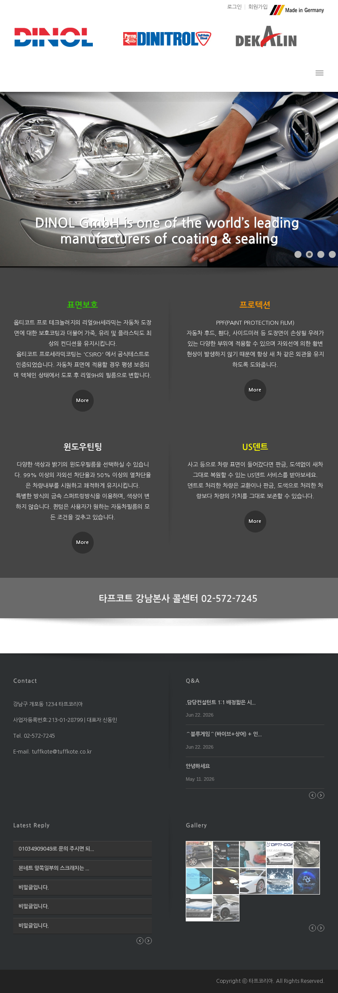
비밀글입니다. (33, 887)
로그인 (234, 7)
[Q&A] (193, 680)
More (82, 400)
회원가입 (258, 7)
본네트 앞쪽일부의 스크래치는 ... (53, 868)
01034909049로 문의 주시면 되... (56, 849)
